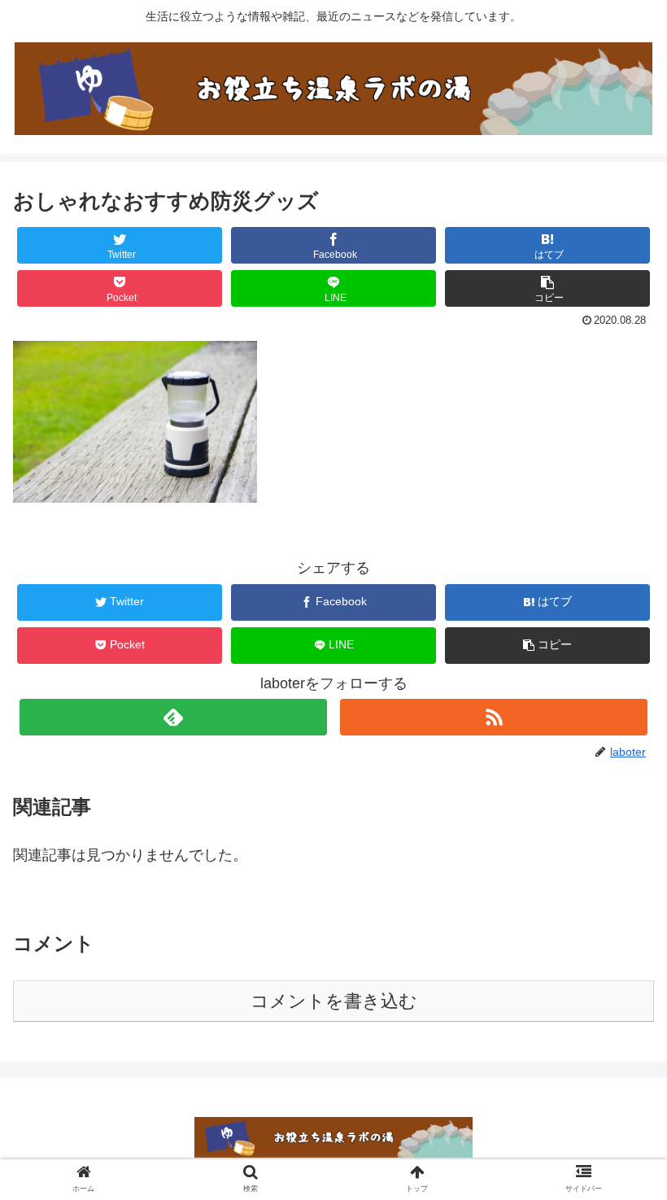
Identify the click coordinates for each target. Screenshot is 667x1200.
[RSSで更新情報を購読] (493, 717)
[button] (547, 288)
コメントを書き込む (334, 1001)
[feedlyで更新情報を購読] (173, 717)
